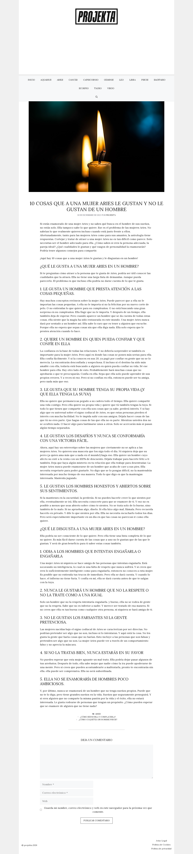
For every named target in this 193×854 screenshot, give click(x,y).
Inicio (31, 79)
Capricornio (90, 79)
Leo (121, 79)
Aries (60, 79)
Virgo (110, 88)
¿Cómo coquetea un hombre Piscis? (98, 719)
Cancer (73, 79)
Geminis (108, 79)
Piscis (144, 79)
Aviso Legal (161, 840)
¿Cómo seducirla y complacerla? (98, 717)
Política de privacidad (161, 848)
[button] (96, 97)
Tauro (98, 88)
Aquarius (46, 79)
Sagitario (159, 79)
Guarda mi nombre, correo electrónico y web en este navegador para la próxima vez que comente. (98, 809)
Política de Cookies (161, 844)
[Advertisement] (96, 54)
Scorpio (84, 88)
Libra (132, 79)
